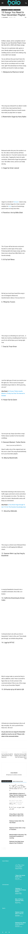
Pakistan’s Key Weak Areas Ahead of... (20, 923)
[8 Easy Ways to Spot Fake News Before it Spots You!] (5, 815)
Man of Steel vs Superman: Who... (19, 899)
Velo (10, 206)
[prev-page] (2, 848)
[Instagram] (6, 932)
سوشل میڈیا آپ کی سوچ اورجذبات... (19, 865)
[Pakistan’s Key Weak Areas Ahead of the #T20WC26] (5, 843)
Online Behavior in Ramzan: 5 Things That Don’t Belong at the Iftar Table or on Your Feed (17, 795)
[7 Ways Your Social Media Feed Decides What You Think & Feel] (7, 879)
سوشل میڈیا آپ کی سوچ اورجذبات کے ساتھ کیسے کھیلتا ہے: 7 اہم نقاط (16, 802)
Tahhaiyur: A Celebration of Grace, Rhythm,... (20, 890)
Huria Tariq (17, 878)
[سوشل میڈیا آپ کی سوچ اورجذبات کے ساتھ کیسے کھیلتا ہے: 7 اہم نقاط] (5, 802)
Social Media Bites (17, 9)
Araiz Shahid (5, 17)
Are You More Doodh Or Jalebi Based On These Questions (7, 755)
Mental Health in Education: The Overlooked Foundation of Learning (17, 836)
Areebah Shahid (18, 893)
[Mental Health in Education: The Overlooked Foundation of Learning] (5, 836)
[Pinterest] (9, 20)
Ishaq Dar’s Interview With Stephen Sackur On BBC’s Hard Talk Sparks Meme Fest (20, 756)
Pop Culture (10, 9)
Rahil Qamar (17, 902)
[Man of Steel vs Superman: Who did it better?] (7, 902)
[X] (6, 20)
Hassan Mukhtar (18, 868)
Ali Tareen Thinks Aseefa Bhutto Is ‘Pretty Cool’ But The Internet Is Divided (13, 393)
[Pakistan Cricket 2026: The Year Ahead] (5, 822)
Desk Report (17, 915)
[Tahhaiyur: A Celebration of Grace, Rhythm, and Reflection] (7, 892)
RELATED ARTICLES (6, 781)
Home (2, 7)
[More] (16, 20)
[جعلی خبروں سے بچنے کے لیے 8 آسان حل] (5, 808)
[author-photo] (14, 771)
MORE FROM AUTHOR (18, 781)
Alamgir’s (16, 202)
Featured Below (8, 7)
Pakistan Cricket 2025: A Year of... (19, 912)
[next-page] (5, 848)
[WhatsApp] (12, 20)
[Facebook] (2, 20)
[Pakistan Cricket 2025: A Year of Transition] (5, 829)
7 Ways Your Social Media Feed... (20, 876)
